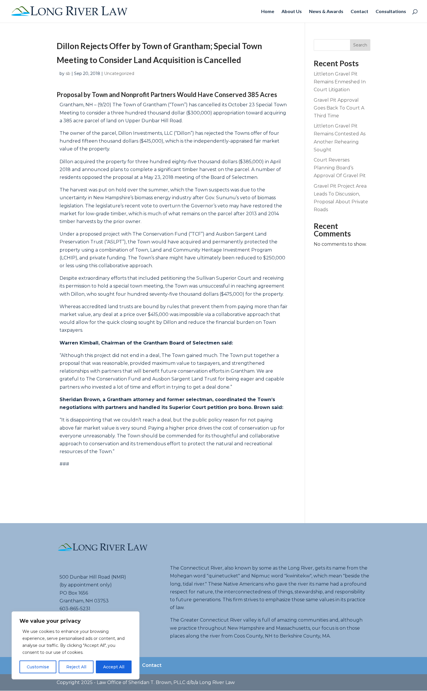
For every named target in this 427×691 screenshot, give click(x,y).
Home (267, 11)
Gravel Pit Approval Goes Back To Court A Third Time (339, 108)
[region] (75, 645)
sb (68, 73)
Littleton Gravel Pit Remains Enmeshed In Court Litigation (340, 81)
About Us (291, 11)
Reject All (76, 667)
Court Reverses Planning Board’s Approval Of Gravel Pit (340, 167)
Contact (359, 11)
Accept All (113, 667)
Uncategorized (119, 73)
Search (360, 45)
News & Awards (326, 11)
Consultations (391, 11)
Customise (38, 667)
